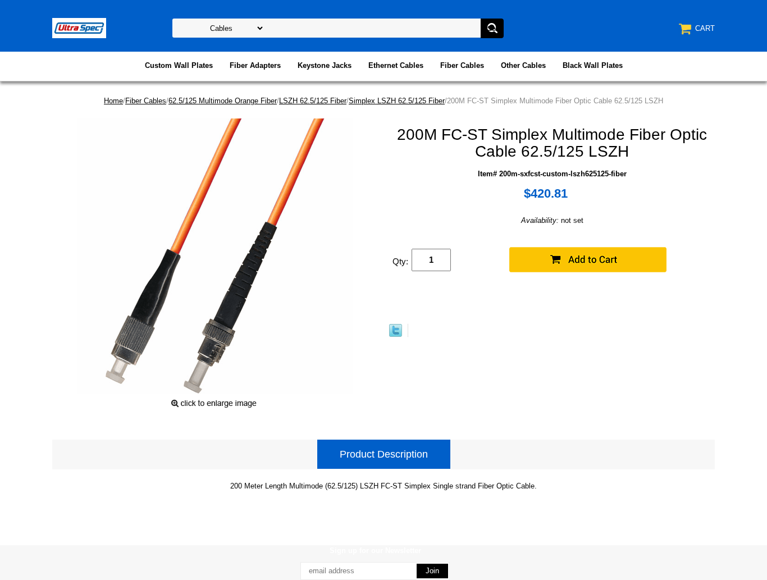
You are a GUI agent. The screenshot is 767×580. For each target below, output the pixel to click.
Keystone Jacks (324, 65)
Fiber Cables (462, 65)
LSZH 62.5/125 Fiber (312, 101)
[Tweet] (395, 334)
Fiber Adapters (255, 65)
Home (113, 101)
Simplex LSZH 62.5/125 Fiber (397, 101)
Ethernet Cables (395, 65)
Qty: (400, 261)
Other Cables (523, 65)
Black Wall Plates (593, 65)
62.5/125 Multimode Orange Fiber (222, 101)
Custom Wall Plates (179, 65)
